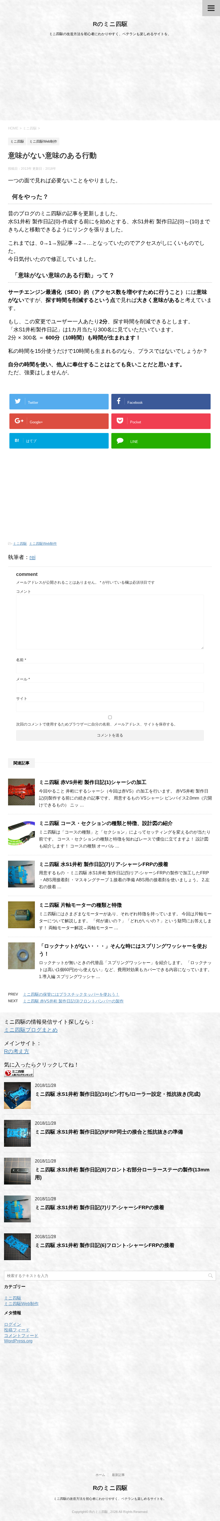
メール (23, 679)
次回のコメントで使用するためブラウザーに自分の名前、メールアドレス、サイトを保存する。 (97, 724)
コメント (23, 591)
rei (32, 557)
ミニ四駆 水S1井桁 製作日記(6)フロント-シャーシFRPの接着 (104, 1245)
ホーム (100, 1475)
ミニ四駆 (20, 544)
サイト (21, 698)
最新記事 (118, 1475)
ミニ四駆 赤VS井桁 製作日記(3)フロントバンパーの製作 (73, 1001)
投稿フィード (17, 1330)
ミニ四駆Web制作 (43, 544)
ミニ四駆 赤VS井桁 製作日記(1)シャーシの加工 (92, 782)
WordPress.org (18, 1341)
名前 (21, 660)
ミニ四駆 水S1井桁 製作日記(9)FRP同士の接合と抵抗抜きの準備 (109, 1132)
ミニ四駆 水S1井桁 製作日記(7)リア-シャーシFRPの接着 (103, 864)
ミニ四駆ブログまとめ (31, 1030)
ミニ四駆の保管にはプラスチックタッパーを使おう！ (71, 994)
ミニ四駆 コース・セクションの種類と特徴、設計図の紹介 (106, 823)
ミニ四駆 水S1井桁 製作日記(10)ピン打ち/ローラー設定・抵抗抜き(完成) (117, 1094)
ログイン (12, 1324)
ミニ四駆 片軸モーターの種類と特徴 (80, 905)
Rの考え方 (16, 1051)
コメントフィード (21, 1335)
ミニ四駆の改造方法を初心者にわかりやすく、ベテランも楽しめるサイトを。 (110, 1499)
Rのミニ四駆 (110, 24)
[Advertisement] (110, 80)
